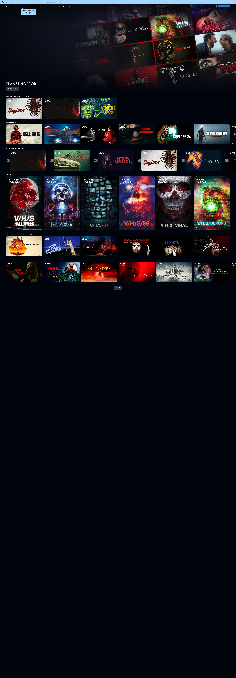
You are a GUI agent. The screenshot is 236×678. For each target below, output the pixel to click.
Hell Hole (24, 134)
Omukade (24, 108)
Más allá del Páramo (24, 246)
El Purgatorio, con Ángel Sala (212, 246)
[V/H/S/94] (99, 203)
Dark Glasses (137, 134)
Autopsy (72, 160)
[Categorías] (214, 6)
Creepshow (174, 134)
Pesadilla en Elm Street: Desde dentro (99, 246)
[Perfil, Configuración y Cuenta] (216, 6)
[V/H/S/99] (137, 203)
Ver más (118, 288)
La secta (174, 246)
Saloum (212, 134)
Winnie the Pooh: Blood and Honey (62, 272)
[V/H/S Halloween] (24, 203)
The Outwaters (99, 272)
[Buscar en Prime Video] (207, 6)
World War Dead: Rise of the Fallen (174, 272)
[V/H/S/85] (62, 203)
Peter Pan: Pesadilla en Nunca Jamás (212, 272)
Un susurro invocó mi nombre (62, 108)
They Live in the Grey (203, 160)
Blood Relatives (62, 134)
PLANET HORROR (118, 48)
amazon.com (49, 2)
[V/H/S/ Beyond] (212, 203)
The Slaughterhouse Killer (137, 272)
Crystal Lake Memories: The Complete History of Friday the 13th (137, 246)
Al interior (99, 134)
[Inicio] (9, 6)
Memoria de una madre (116, 160)
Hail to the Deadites (62, 246)
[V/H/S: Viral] (174, 203)
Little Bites (24, 272)
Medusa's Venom (99, 108)
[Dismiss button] (233, 2)
